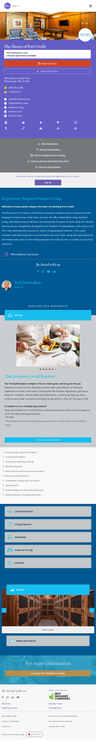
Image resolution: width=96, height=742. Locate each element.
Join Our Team (55, 703)
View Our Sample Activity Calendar (50, 155)
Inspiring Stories (9, 707)
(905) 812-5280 (16, 87)
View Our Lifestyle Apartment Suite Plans (50, 161)
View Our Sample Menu (49, 149)
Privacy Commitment (10, 721)
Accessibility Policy (9, 716)
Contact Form (15, 92)
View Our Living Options (50, 167)
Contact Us (6, 726)
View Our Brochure (49, 143)
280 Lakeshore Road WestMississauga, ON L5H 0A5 (17, 80)
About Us (6, 703)
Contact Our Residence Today (48, 673)
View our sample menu (48, 439)
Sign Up (48, 182)
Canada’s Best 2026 (57, 726)
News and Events (26, 640)
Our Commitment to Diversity (60, 721)
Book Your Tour (49, 63)
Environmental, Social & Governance (63, 716)
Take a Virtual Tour (49, 71)
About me (19, 287)
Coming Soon (55, 707)
